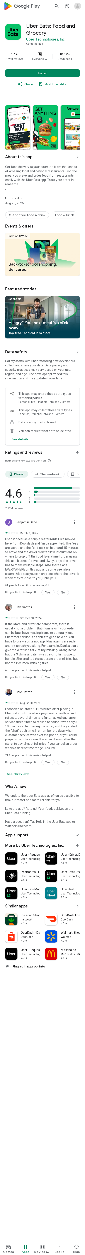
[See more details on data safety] (20, 439)
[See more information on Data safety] (77, 352)
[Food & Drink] (65, 215)
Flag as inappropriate (25, 966)
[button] (46, 58)
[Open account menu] (77, 6)
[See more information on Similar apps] (77, 906)
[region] (42, 56)
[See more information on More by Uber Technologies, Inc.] (77, 845)
